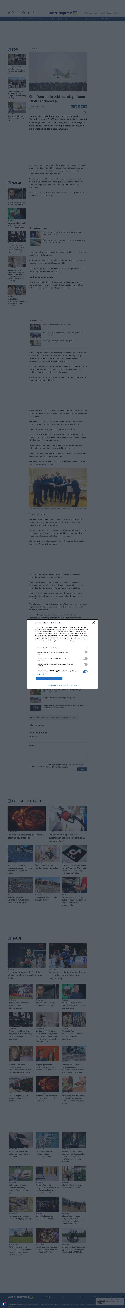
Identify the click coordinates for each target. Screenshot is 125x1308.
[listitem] (62, 648)
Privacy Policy (73, 685)
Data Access (62, 685)
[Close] (94, 623)
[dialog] (62, 654)
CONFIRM (49, 678)
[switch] (85, 652)
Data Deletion (52, 685)
